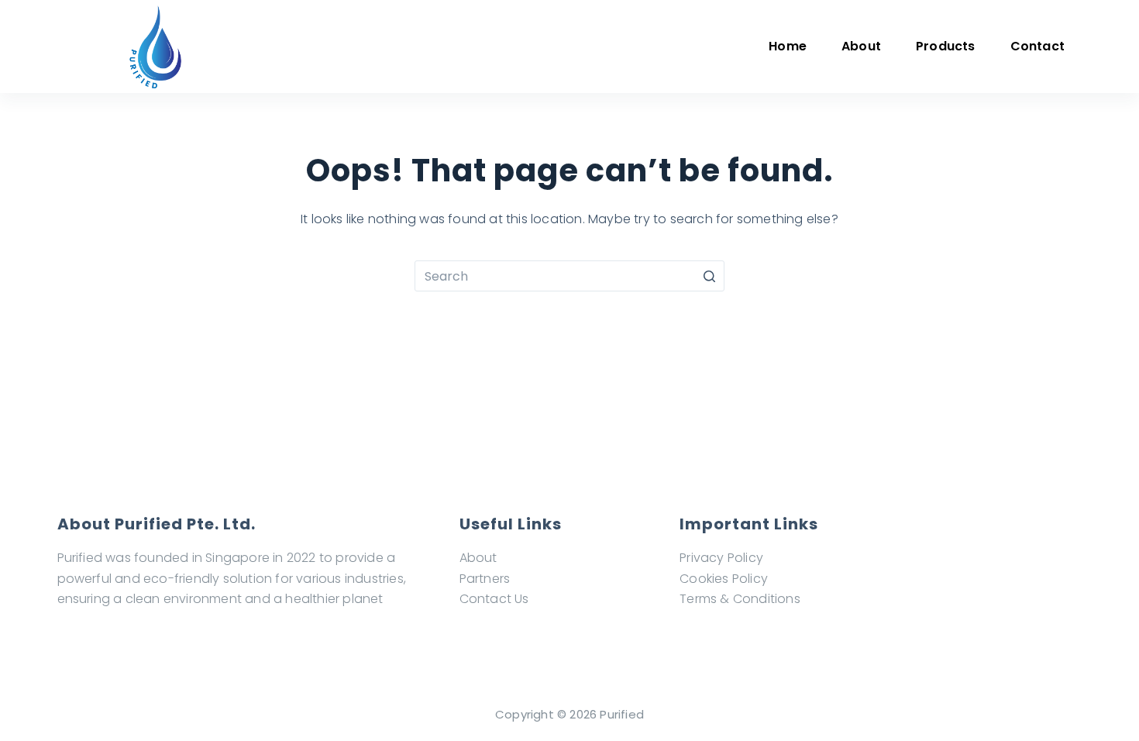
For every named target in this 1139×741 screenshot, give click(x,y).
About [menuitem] (861, 46)
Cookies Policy (724, 579)
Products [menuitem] (946, 46)
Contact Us (494, 599)
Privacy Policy (721, 558)
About (478, 558)
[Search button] (708, 275)
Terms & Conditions (740, 599)
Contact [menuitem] (1037, 46)
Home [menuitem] (788, 46)
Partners (485, 579)
